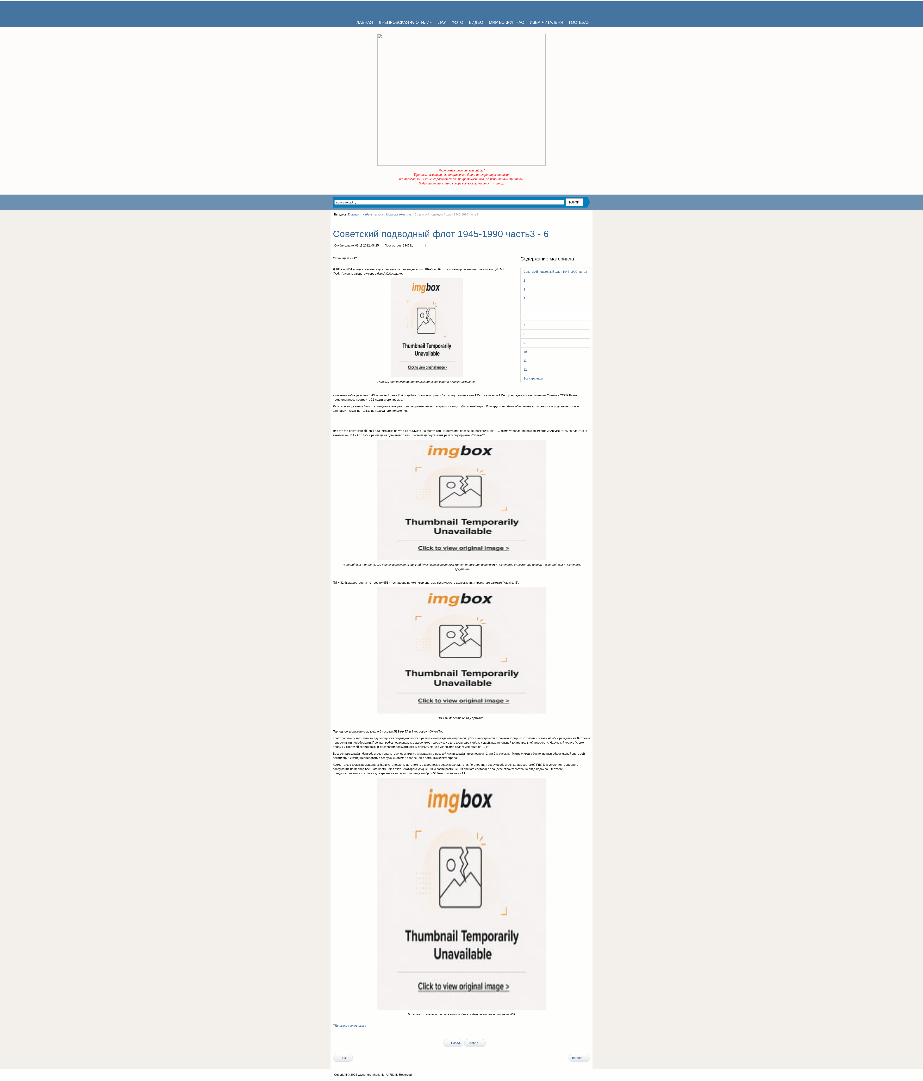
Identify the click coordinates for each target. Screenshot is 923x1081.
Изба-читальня (372, 214)
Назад (455, 1043)
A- (588, 223)
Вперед (473, 1043)
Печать (421, 246)
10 (525, 352)
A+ (580, 223)
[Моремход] (351, 8)
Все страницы (533, 378)
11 (525, 360)
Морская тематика (399, 214)
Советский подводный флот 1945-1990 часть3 (555, 271)
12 (525, 369)
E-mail (430, 246)
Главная (353, 214)
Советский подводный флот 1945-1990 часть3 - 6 (441, 234)
